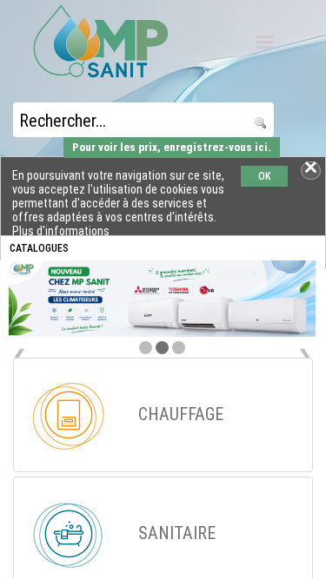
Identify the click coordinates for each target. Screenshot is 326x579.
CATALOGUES (39, 248)
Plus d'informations (61, 231)
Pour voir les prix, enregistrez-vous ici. (171, 147)
